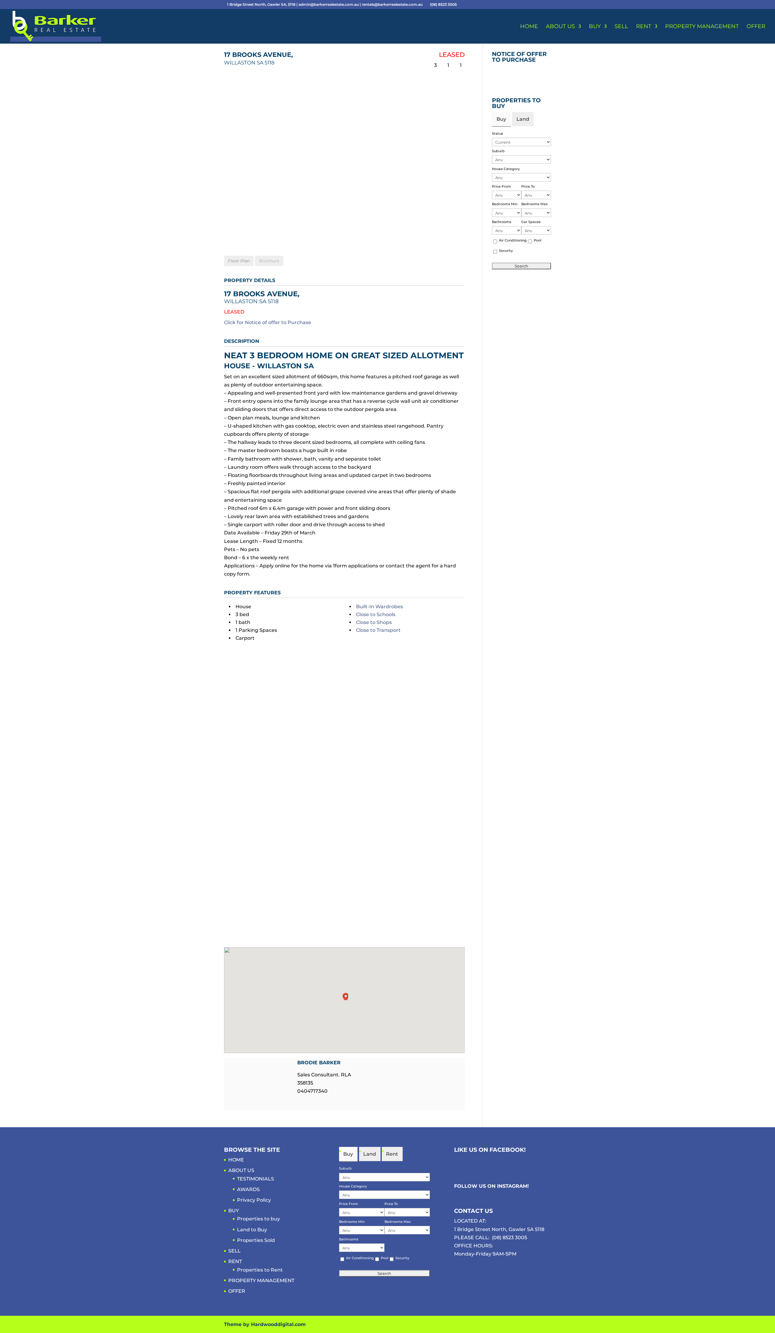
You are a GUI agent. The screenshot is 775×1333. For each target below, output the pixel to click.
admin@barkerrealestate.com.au (329, 4)
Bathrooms (501, 222)
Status (497, 133)
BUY (595, 27)
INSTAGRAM (512, 1186)
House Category (506, 169)
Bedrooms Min (504, 204)
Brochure (269, 261)
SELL (621, 27)
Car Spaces (531, 222)
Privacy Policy (254, 1200)
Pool (537, 240)
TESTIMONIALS (255, 1179)
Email (301, 1102)
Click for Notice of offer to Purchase (267, 322)
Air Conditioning (513, 240)
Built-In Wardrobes (379, 606)
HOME (529, 27)
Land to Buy (252, 1230)
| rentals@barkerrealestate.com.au (392, 4)
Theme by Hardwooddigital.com (265, 1324)
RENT (643, 27)
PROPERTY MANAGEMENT (702, 27)
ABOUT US (560, 27)
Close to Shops (374, 622)
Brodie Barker (319, 1062)
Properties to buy (258, 1219)
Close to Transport (378, 630)
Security (506, 250)
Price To (528, 186)
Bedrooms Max (534, 204)
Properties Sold (256, 1240)
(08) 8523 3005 (509, 1237)
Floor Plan (239, 261)
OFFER (756, 27)
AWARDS (248, 1189)
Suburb (498, 151)
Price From (501, 186)
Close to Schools (375, 614)
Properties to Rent (260, 1270)
